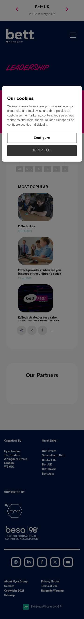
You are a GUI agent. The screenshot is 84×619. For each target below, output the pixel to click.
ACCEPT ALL (42, 150)
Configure (42, 137)
